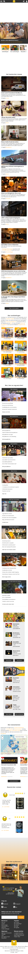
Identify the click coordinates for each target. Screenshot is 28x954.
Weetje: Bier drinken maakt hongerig (10, 572)
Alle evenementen (14, 781)
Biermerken (8, 198)
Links (2, 935)
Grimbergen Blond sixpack (7, 249)
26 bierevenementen (19, 727)
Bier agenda (16, 927)
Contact (3, 923)
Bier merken (16, 922)
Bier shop (16, 926)
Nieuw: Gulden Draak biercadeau (9, 141)
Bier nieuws (16, 925)
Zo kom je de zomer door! (8, 604)
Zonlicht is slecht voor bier (8, 601)
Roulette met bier (6, 491)
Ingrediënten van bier (7, 513)
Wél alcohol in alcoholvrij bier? (8, 545)
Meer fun (4, 493)
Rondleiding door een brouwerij (9, 407)
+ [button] (2, 736)
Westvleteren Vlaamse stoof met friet (10, 574)
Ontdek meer (5, 522)
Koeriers (7, 98)
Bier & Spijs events (6, 576)
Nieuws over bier (6, 412)
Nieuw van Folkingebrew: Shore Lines (11, 193)
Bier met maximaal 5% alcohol (9, 546)
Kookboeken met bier (7, 570)
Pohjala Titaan (17, 936)
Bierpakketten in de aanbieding (9, 436)
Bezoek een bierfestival (7, 405)
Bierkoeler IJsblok (6, 595)
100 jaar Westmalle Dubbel (8, 117)
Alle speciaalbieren (6, 466)
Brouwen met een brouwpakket (9, 517)
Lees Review (6, 806)
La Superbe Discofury (18, 933)
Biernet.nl (7, 950)
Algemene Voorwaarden (6, 933)
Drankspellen (5, 485)
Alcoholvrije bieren (6, 541)
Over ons (3, 922)
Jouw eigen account (5, 936)
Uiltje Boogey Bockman (19, 935)
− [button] (2, 738)
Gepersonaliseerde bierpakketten (9, 432)
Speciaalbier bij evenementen (8, 459)
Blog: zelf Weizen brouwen (8, 519)
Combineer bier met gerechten (9, 568)
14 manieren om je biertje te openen (10, 487)
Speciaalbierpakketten (7, 461)
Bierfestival (3, 776)
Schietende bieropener (7, 489)
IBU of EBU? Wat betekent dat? (9, 463)
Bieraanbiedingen (9, 252)
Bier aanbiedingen (18, 923)
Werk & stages (4, 925)
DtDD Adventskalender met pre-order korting (13, 271)
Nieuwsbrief (3, 938)
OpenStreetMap (20, 753)
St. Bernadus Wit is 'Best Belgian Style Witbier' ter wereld (13, 297)
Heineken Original (10, 318)
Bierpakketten (9, 147)
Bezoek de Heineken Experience (9, 409)
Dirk (11, 323)
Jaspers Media (20, 950)
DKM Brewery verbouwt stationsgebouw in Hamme (12, 167)
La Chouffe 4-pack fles (6, 250)
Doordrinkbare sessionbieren (8, 599)
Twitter (5, 907)
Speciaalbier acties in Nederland (9, 244)
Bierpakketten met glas (7, 434)
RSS (16, 907)
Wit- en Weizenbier (6, 597)
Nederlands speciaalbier (7, 457)
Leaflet (16, 753)
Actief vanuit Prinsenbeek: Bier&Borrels (11, 92)
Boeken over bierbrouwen (8, 515)
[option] (14, 34)
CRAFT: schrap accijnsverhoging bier (10, 217)
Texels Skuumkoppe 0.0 (11, 321)
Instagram (17, 904)
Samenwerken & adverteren (4, 927)
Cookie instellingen (5, 928)
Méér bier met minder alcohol (8, 549)
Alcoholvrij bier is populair (8, 542)
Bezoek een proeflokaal (7, 403)
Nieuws (7, 122)
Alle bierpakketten (6, 430)
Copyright (3, 934)
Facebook (5, 904)
